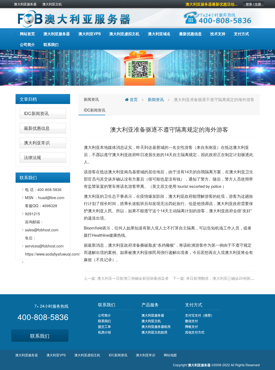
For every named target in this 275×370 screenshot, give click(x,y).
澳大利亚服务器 (25, 4)
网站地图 (170, 355)
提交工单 (104, 326)
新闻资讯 (91, 99)
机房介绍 (104, 332)
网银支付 (191, 326)
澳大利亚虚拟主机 (87, 355)
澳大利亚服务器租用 (156, 326)
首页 (133, 99)
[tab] (43, 99)
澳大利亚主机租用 (154, 332)
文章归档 (28, 99)
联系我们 (39, 335)
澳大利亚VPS (56, 355)
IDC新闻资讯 (36, 113)
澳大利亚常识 (37, 142)
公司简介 (104, 315)
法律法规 (32, 157)
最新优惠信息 (37, 128)
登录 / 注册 (253, 4)
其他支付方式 (194, 332)
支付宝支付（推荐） (199, 315)
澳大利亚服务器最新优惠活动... (212, 4)
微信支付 (191, 320)
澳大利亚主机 (52, 4)
